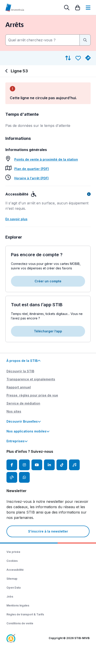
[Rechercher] (66, 7)
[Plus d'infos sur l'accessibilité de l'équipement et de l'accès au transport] (89, 194)
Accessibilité (15, 569)
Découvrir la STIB (20, 371)
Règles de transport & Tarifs (25, 614)
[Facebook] (11, 464)
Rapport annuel (18, 387)
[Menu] (88, 7)
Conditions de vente (19, 623)
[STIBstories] (11, 477)
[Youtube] (36, 464)
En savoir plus (16, 219)
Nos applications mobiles (26, 431)
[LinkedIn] (49, 464)
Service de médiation (23, 403)
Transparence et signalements (30, 379)
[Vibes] (74, 464)
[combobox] (42, 40)
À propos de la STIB (22, 361)
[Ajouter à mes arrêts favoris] (78, 58)
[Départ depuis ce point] (88, 58)
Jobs (9, 596)
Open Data (13, 587)
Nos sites (13, 411)
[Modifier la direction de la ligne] (68, 58)
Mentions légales (17, 605)
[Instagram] (24, 464)
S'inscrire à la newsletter (48, 531)
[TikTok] (61, 464)
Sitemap (11, 578)
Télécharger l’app (48, 331)
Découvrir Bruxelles (22, 421)
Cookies (12, 560)
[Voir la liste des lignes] (7, 71)
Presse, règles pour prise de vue (32, 395)
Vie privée (13, 552)
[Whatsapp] (24, 477)
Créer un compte (48, 281)
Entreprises (15, 441)
